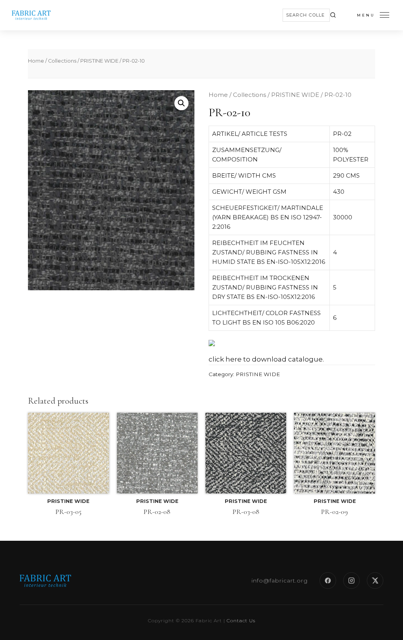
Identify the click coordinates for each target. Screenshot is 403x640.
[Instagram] (351, 580)
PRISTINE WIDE (99, 61)
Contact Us (241, 620)
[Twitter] (375, 580)
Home (36, 61)
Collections (62, 61)
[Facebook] (328, 580)
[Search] (333, 15)
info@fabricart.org (279, 580)
